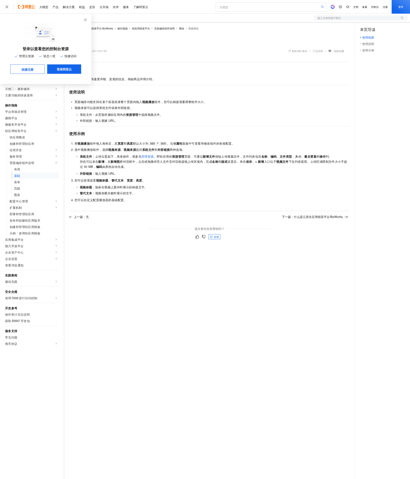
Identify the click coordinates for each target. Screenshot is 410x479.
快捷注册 (28, 69)
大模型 (43, 7)
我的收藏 (339, 51)
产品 (56, 7)
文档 (355, 7)
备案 (364, 7)
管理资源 (147, 156)
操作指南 (122, 28)
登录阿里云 (64, 69)
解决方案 (69, 7)
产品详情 (318, 51)
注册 (385, 7)
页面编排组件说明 (164, 28)
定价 (92, 7)
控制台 (375, 7)
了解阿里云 (140, 7)
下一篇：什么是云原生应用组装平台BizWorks (312, 217)
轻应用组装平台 (141, 28)
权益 (82, 7)
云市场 (104, 7)
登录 (400, 7)
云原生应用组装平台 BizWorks (96, 28)
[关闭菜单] (7, 7)
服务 (126, 7)
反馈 (216, 236)
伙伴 (116, 7)
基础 (181, 28)
